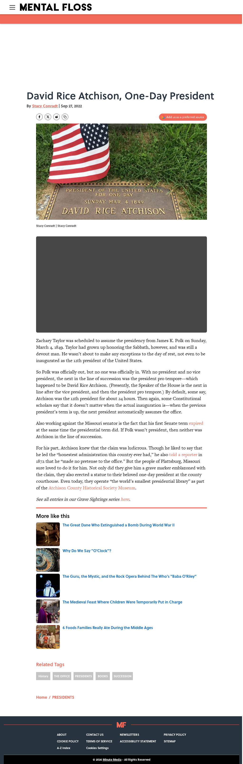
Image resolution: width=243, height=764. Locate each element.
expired (196, 423)
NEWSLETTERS (129, 734)
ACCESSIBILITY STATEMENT (138, 741)
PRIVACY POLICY (175, 734)
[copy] (65, 117)
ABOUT (61, 734)
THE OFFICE (62, 676)
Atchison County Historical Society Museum (92, 488)
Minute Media (112, 759)
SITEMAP (170, 741)
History (43, 676)
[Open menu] (12, 7)
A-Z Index (63, 748)
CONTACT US (94, 734)
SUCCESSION (122, 676)
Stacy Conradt (45, 106)
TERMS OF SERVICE (99, 741)
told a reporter (183, 454)
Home (41, 697)
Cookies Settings (97, 748)
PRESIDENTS (83, 676)
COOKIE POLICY (68, 741)
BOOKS (103, 676)
